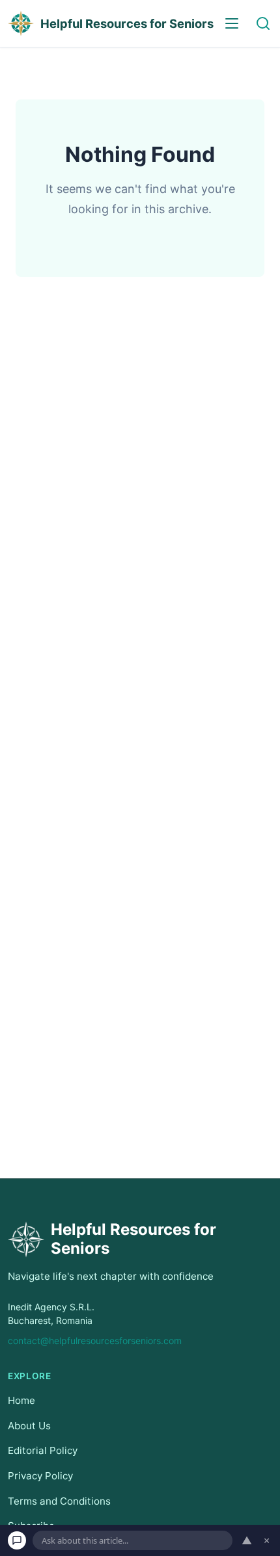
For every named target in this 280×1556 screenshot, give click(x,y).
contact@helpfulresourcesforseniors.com (95, 1340)
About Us (29, 1426)
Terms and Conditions (59, 1500)
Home (21, 1400)
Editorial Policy (42, 1450)
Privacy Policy (40, 1476)
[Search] (263, 23)
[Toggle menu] (232, 23)
